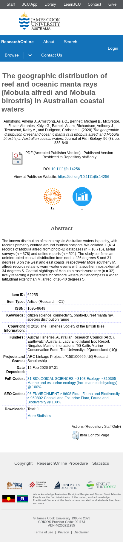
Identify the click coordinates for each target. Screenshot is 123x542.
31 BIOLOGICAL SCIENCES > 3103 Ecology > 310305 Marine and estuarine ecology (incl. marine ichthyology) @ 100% (72, 383)
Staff (11, 4)
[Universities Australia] (67, 485)
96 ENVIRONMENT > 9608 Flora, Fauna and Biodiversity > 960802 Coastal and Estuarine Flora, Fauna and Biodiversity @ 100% (73, 398)
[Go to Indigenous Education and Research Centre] (8, 499)
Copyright (23, 463)
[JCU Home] (39, 20)
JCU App (29, 4)
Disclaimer (81, 532)
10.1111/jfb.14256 (65, 169)
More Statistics (39, 416)
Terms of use (43, 532)
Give (112, 4)
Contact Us (51, 55)
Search (70, 41)
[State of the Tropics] (101, 485)
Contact (94, 4)
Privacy (63, 532)
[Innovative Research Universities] (37, 485)
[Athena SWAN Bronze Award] (14, 485)
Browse (12, 55)
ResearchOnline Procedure (62, 463)
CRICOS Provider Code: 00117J (61, 522)
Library (50, 4)
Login (113, 48)
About (48, 41)
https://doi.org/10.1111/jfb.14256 (83, 177)
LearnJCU (72, 4)
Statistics (100, 463)
